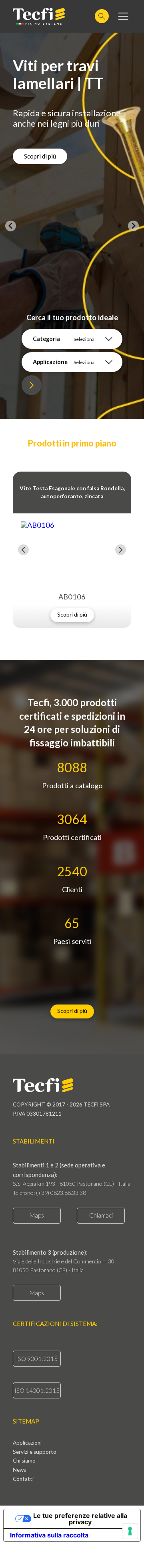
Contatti (23, 1479)
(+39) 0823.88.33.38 (61, 1192)
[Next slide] (133, 226)
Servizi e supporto (34, 1452)
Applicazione (50, 361)
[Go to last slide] (23, 549)
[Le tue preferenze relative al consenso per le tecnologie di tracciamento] (130, 1531)
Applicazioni (27, 1443)
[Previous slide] (10, 226)
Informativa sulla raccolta (49, 1535)
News (19, 1470)
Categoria (46, 338)
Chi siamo (24, 1461)
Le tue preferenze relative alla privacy (80, 1519)
